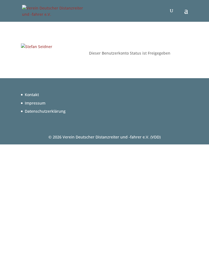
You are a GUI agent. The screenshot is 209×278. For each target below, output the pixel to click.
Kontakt (32, 94)
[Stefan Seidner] (36, 46)
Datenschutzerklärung (45, 111)
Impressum (35, 103)
